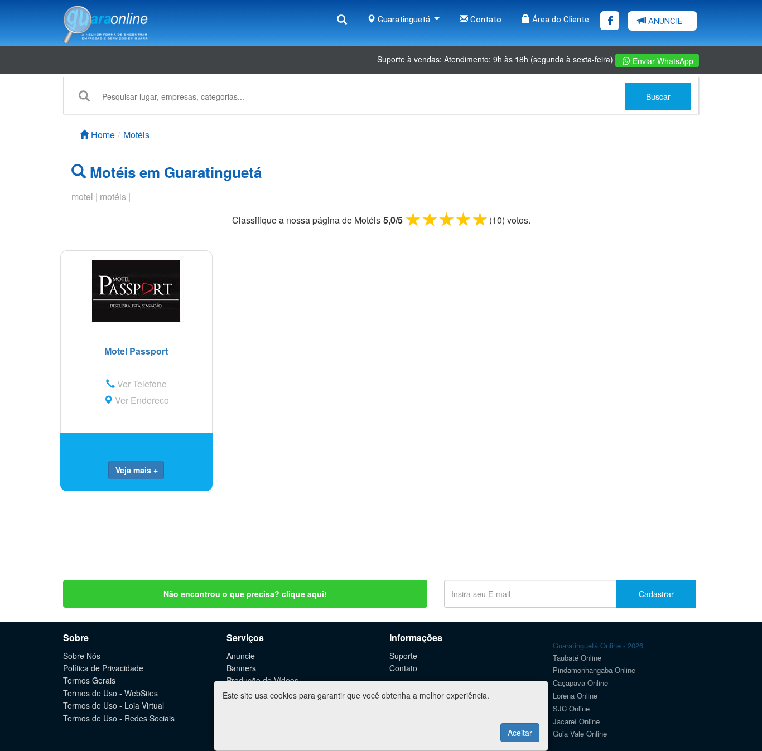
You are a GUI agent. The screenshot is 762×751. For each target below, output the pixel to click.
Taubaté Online (577, 657)
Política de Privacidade (103, 668)
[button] (136, 470)
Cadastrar (656, 593)
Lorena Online (575, 695)
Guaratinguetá (403, 19)
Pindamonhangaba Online (594, 670)
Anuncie (240, 655)
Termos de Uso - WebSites (110, 693)
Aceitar (520, 732)
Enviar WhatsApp (661, 60)
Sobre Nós (81, 655)
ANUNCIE (664, 21)
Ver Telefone (141, 383)
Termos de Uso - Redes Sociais (119, 718)
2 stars (430, 219)
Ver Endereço (141, 400)
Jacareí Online (576, 721)
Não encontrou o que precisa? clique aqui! (245, 593)
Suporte (403, 655)
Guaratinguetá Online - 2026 (598, 645)
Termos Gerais (89, 680)
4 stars (464, 219)
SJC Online (571, 708)
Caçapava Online (580, 682)
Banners (241, 668)
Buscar (658, 96)
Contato (484, 19)
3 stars (447, 219)
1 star (414, 219)
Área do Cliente (559, 19)
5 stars (480, 219)
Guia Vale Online (580, 733)
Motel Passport (136, 351)
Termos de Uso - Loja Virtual (113, 705)
